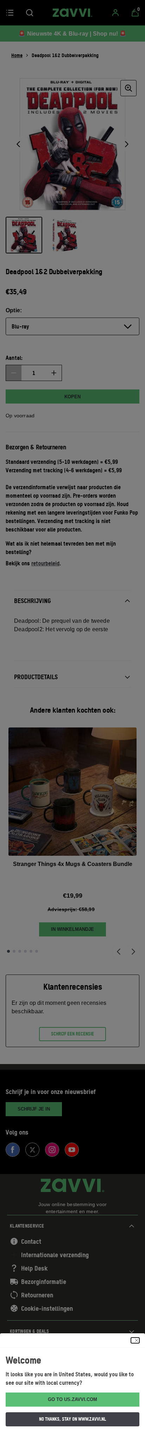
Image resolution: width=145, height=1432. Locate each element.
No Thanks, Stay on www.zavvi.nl (72, 1419)
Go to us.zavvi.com (72, 1399)
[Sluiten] (135, 1340)
